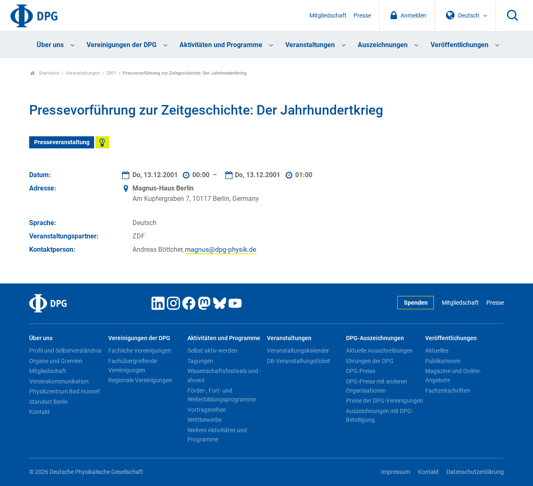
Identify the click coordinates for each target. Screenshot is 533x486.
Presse (362, 15)
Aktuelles (436, 350)
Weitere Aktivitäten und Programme (217, 435)
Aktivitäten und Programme (220, 45)
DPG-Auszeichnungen (375, 338)
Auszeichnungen (383, 45)
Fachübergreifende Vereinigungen (132, 365)
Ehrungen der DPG (370, 361)
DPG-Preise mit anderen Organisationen (376, 386)
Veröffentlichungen (459, 45)
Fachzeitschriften (447, 390)
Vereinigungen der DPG (122, 45)
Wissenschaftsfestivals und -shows (224, 375)
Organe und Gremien (55, 361)
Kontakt (39, 411)
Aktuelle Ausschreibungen (379, 350)
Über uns (50, 45)
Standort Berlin (48, 401)
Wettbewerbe (204, 419)
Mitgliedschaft (327, 15)
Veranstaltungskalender (298, 350)
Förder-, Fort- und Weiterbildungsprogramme (221, 395)
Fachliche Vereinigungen (139, 350)
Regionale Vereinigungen (140, 380)
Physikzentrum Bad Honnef (64, 391)
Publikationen (443, 361)
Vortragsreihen (206, 409)
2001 (111, 73)
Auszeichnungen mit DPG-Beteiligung (379, 415)
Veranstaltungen (310, 45)
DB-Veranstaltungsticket (298, 361)
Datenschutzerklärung (475, 472)
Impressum (395, 472)
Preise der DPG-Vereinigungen (384, 400)
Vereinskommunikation (59, 381)
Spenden (416, 302)
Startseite (48, 73)
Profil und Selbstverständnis (65, 350)
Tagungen (200, 361)
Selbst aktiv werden (212, 350)
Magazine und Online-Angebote (453, 375)
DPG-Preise (360, 371)
